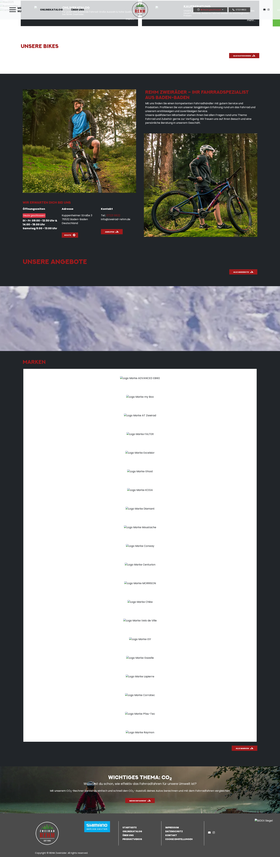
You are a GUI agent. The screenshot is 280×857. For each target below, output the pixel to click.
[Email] (210, 832)
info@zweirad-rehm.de (115, 219)
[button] (183, 839)
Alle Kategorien (242, 55)
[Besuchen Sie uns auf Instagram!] (269, 9)
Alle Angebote (241, 272)
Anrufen (109, 232)
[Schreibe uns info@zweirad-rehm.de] (265, 9)
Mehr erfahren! (137, 800)
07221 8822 (241, 9)
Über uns (77, 10)
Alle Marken (242, 748)
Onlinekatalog (51, 10)
